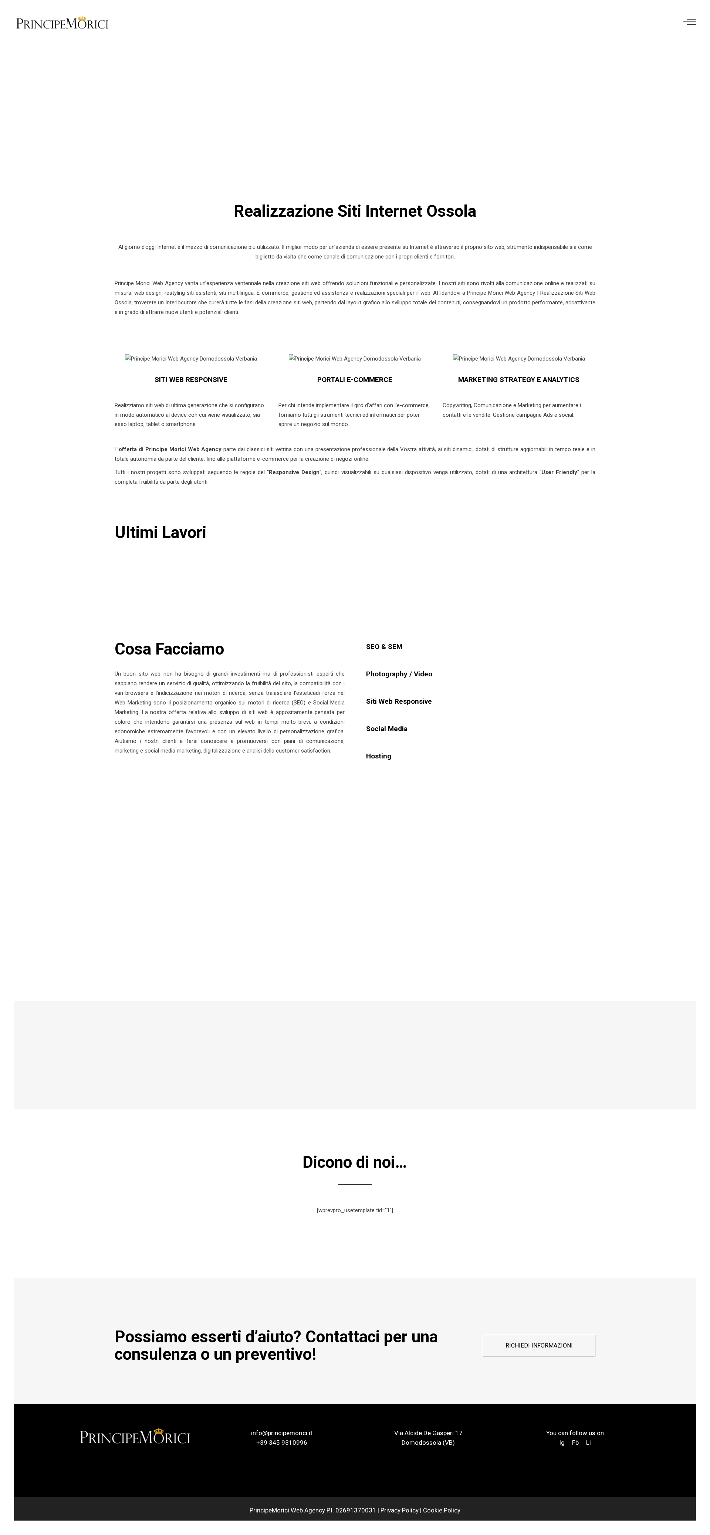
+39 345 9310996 (281, 1442)
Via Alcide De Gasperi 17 (428, 1433)
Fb (575, 1442)
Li (588, 1442)
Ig (562, 1442)
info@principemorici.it (281, 1433)
